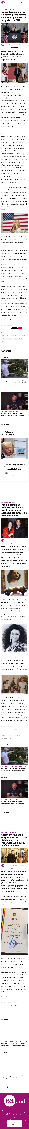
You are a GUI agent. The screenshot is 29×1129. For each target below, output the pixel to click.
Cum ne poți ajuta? (7, 1110)
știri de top (11, 411)
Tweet (12, 543)
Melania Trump (22, 335)
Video (17, 411)
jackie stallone (11, 735)
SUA (3, 341)
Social (25, 379)
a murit (4, 735)
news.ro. (12, 619)
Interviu (20, 379)
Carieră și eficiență (13, 9)
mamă (18, 735)
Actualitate (4, 9)
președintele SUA (18, 338)
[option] (14, 461)
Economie (15, 461)
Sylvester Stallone (6, 738)
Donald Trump (5, 335)
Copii (15, 379)
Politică (21, 461)
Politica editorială (20, 1115)
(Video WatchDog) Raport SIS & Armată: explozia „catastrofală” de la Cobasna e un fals (13, 415)
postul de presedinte (7, 338)
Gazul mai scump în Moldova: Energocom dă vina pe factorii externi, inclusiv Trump (14, 467)
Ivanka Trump (14, 335)
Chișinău (11, 379)
